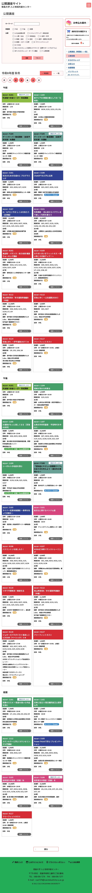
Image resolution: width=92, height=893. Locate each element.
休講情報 (71, 67)
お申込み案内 (79, 22)
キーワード (9, 23)
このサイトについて (36, 862)
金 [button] (27, 80)
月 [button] (4, 80)
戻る (46, 849)
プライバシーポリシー (57, 862)
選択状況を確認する (79, 31)
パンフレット (73, 73)
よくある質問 (75, 862)
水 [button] (16, 80)
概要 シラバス (23, 126)
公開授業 (71, 56)
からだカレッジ (74, 60)
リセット (38, 58)
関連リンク (19, 862)
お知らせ (71, 64)
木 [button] (21, 80)
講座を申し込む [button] (24, 95)
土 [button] (33, 80)
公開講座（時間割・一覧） (78, 51)
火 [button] (10, 80)
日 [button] (39, 80)
